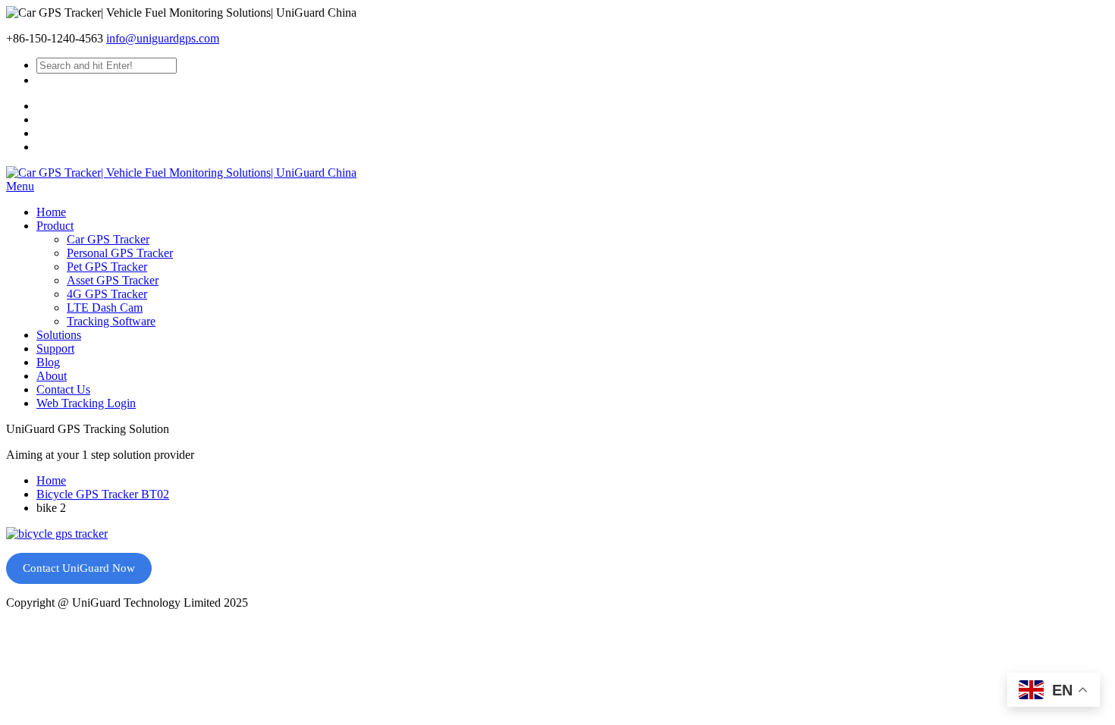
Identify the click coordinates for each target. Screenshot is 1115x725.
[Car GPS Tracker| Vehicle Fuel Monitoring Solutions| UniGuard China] (181, 172)
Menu (20, 186)
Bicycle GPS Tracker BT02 (102, 494)
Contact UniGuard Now (79, 568)
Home (51, 480)
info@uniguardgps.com (162, 38)
